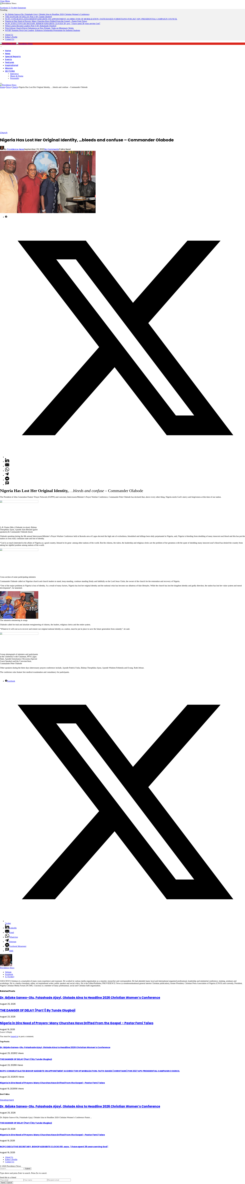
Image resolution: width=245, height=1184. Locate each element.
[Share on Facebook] (6, 217)
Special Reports (13, 56)
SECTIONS (10, 71)
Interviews (14, 74)
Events (8, 59)
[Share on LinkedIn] (7, 461)
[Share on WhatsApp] (7, 471)
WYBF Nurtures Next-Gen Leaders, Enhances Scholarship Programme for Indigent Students (42, 30)
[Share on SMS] (7, 484)
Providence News (15, 149)
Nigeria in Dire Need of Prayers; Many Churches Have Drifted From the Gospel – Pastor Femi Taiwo (46, 21)
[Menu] (1, 46)
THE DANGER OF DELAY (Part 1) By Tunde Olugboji (28, 17)
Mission (9, 68)
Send (3, 1183)
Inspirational (11, 65)
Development (7, 1100)
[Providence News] (16, 44)
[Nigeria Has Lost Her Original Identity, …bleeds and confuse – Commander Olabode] (48, 212)
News (7, 53)
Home (8, 50)
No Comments (51, 149)
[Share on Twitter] (125, 457)
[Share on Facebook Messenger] (7, 480)
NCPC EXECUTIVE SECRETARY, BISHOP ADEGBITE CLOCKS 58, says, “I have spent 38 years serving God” (52, 23)
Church (3, 132)
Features (9, 62)
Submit (27, 1169)
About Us (9, 35)
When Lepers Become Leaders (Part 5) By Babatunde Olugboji (30, 26)
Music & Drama (16, 76)
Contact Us (9, 39)
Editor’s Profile (11, 37)
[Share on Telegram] (7, 475)
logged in (14, 1036)
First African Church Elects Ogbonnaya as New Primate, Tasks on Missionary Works (39, 28)
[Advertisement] (122, 111)
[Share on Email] (7, 466)
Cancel (9, 1183)
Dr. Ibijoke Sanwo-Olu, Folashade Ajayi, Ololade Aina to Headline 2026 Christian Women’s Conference (47, 14)
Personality (14, 78)
